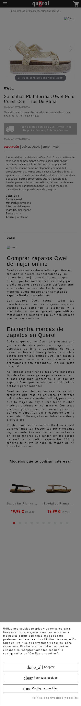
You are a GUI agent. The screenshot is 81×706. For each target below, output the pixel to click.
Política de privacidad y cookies (55, 698)
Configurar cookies (40, 688)
